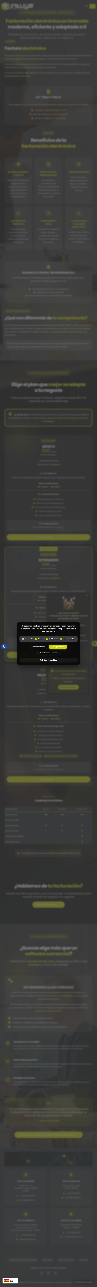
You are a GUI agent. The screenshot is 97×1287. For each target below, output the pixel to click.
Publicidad (53, 639)
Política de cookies (48, 660)
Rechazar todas (38, 647)
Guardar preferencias (49, 653)
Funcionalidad (69, 639)
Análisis (41, 639)
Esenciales (29, 639)
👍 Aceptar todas (58, 647)
